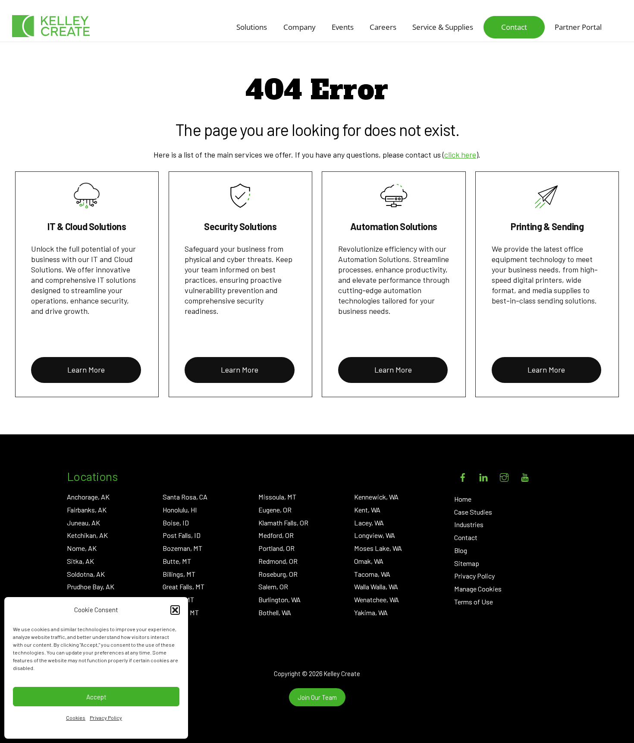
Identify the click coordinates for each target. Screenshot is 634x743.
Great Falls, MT (183, 586)
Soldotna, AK (86, 574)
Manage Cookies (478, 589)
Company (299, 27)
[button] (175, 610)
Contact (514, 27)
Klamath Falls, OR (283, 523)
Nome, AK (82, 548)
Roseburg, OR (278, 574)
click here (460, 154)
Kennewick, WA (376, 497)
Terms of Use (473, 602)
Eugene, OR (275, 510)
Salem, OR (273, 586)
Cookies (75, 718)
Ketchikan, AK (87, 535)
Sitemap (466, 563)
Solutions (251, 27)
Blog (460, 550)
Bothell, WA (274, 612)
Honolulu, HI (180, 510)
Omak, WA (368, 561)
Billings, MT (179, 574)
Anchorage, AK (88, 497)
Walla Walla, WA (376, 586)
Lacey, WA (369, 523)
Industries (468, 524)
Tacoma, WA (372, 574)
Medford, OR (276, 535)
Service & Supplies (442, 27)
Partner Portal (578, 27)
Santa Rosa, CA (185, 497)
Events (343, 27)
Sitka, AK (80, 561)
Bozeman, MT (182, 548)
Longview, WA (374, 535)
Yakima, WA (371, 612)
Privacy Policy (106, 718)
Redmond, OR (278, 561)
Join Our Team (317, 697)
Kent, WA (367, 510)
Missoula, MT (277, 497)
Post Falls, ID (182, 535)
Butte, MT (177, 561)
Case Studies (473, 512)
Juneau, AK (83, 523)
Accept (96, 697)
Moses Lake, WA (378, 548)
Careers (383, 27)
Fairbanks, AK (87, 510)
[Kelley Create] (51, 26)
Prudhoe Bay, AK (90, 586)
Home (462, 499)
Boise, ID (176, 523)
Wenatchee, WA (376, 599)
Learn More (86, 369)
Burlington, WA (279, 599)
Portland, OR (276, 548)
